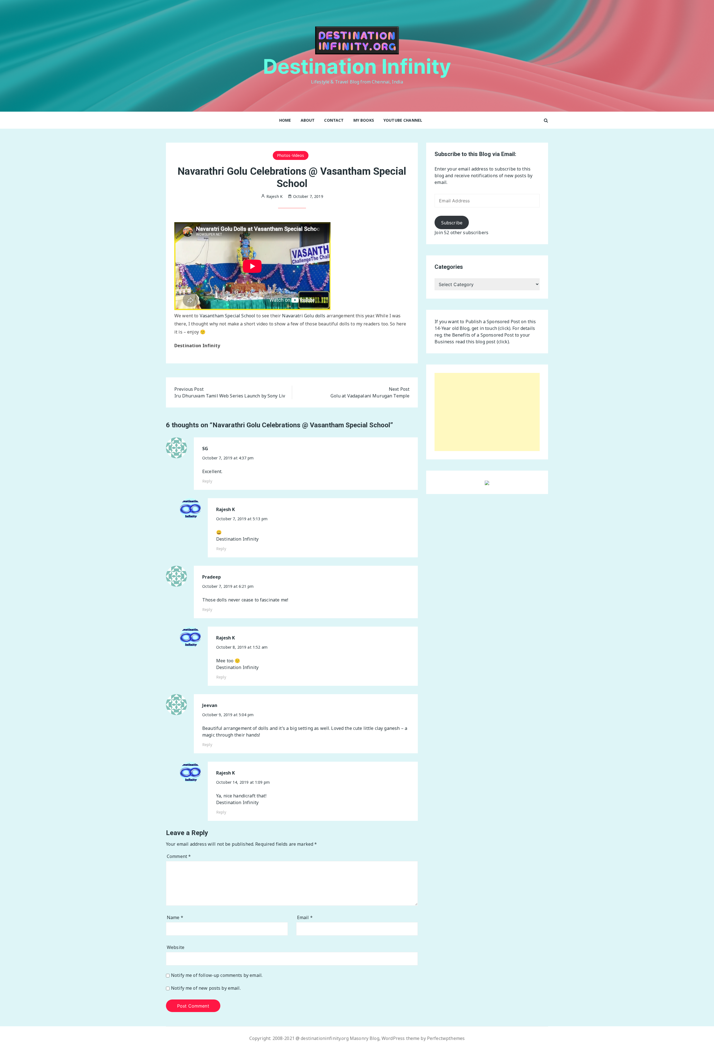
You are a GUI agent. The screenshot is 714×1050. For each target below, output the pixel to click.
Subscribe (451, 223)
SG (205, 449)
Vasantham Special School (227, 316)
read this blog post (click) (482, 342)
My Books (363, 120)
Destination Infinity (357, 66)
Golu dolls (314, 316)
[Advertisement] (487, 412)
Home (285, 120)
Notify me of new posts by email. (206, 988)
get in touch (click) (491, 328)
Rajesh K (225, 509)
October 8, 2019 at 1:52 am (241, 647)
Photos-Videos (290, 155)
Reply (207, 481)
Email (305, 917)
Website (175, 947)
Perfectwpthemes (446, 1038)
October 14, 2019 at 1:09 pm (243, 782)
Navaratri (292, 316)
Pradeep (211, 577)
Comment (179, 856)
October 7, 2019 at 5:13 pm (241, 518)
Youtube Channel (402, 120)
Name (175, 917)
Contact (334, 120)
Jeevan (209, 705)
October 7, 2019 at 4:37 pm (228, 458)
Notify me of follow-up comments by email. (216, 975)
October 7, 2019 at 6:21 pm (228, 586)
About (308, 120)
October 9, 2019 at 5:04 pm (228, 714)
